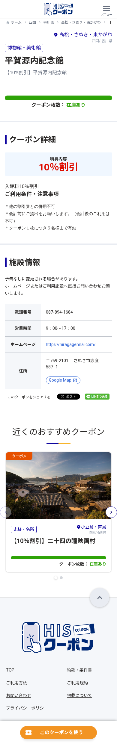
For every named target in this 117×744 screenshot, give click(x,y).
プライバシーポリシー (27, 708)
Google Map (60, 380)
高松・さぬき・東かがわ (81, 22)
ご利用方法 (16, 683)
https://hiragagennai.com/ (71, 344)
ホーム (16, 22)
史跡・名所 (23, 529)
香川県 (48, 22)
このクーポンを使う (61, 732)
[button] (55, 577)
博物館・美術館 (24, 48)
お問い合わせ (18, 695)
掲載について (79, 695)
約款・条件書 (79, 670)
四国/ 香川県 (93, 529)
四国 (32, 22)
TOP (10, 670)
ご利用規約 (77, 683)
